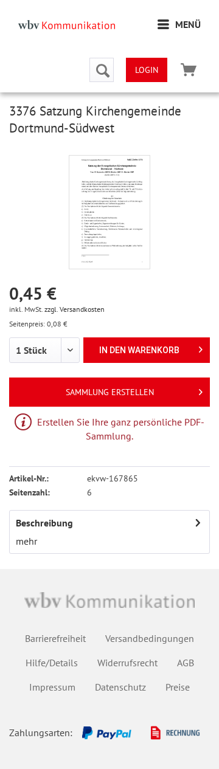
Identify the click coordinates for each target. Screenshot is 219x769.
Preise (177, 687)
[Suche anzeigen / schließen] (101, 70)
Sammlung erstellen (110, 392)
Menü (188, 24)
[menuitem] (179, 24)
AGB (185, 663)
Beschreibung (44, 523)
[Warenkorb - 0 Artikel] (188, 70)
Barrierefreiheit (55, 638)
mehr (26, 541)
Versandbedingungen (149, 638)
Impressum (52, 687)
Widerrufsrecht (127, 663)
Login (146, 69)
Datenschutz (120, 687)
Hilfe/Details (52, 663)
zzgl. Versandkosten (74, 309)
